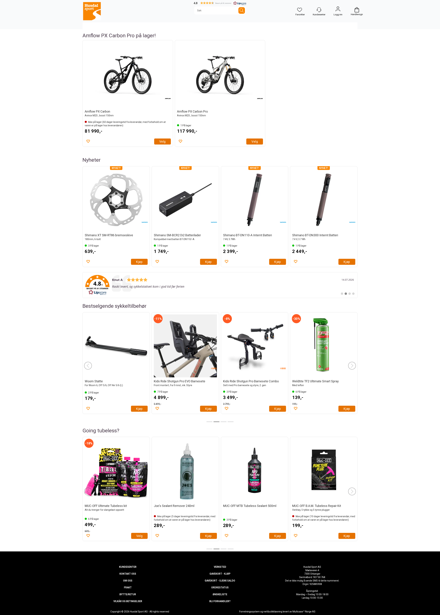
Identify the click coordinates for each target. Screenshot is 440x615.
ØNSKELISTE (220, 594)
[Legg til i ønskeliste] (88, 141)
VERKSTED (220, 567)
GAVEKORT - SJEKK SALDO (220, 580)
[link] (220, 285)
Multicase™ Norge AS (304, 611)
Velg (162, 141)
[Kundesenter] (319, 10)
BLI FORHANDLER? (219, 601)
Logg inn (338, 10)
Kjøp (139, 262)
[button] (220, 3)
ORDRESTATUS (220, 587)
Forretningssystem (249, 611)
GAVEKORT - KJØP (220, 573)
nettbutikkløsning (272, 611)
